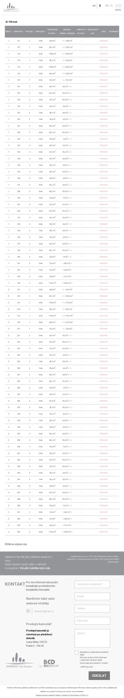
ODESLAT (99, 676)
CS (107, 5)
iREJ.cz (85, 695)
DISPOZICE (40, 32)
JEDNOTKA (18, 32)
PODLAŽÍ (29, 32)
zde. (25, 544)
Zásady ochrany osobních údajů (48, 695)
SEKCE (8, 32)
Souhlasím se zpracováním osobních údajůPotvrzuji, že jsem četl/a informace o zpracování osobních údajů (94, 656)
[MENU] (118, 6)
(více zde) (89, 667)
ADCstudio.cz (75, 695)
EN (111, 5)
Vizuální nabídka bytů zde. (35, 568)
